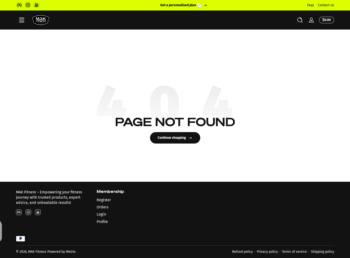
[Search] (300, 20)
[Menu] (21, 20)
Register (104, 200)
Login (101, 214)
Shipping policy (322, 252)
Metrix (70, 252)
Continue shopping (172, 138)
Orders (102, 207)
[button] (300, 20)
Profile (102, 221)
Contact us (326, 5)
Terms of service (294, 252)
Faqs (310, 5)
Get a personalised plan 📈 (171, 5)
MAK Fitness (37, 252)
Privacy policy (267, 252)
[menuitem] (135, 200)
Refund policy (242, 252)
